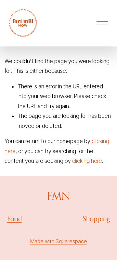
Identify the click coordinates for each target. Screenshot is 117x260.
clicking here (87, 161)
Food (14, 218)
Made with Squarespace (58, 241)
